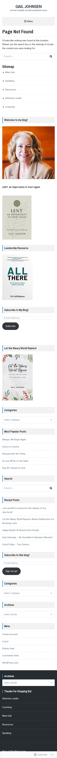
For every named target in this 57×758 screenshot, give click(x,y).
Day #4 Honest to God (13, 468)
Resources (10, 89)
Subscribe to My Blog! (16, 310)
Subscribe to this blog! (16, 555)
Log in (5, 641)
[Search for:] (28, 56)
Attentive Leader (13, 98)
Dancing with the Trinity (13, 453)
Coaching (10, 106)
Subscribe (11, 326)
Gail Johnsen (29, 6)
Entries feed (8, 648)
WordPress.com (10, 662)
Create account (10, 634)
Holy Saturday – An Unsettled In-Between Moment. (27, 537)
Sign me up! (11, 571)
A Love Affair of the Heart (15, 461)
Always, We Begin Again (14, 439)
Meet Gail (10, 72)
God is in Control (10, 446)
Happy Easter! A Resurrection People (20, 530)
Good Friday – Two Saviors (15, 544)
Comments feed (10, 655)
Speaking (9, 80)
